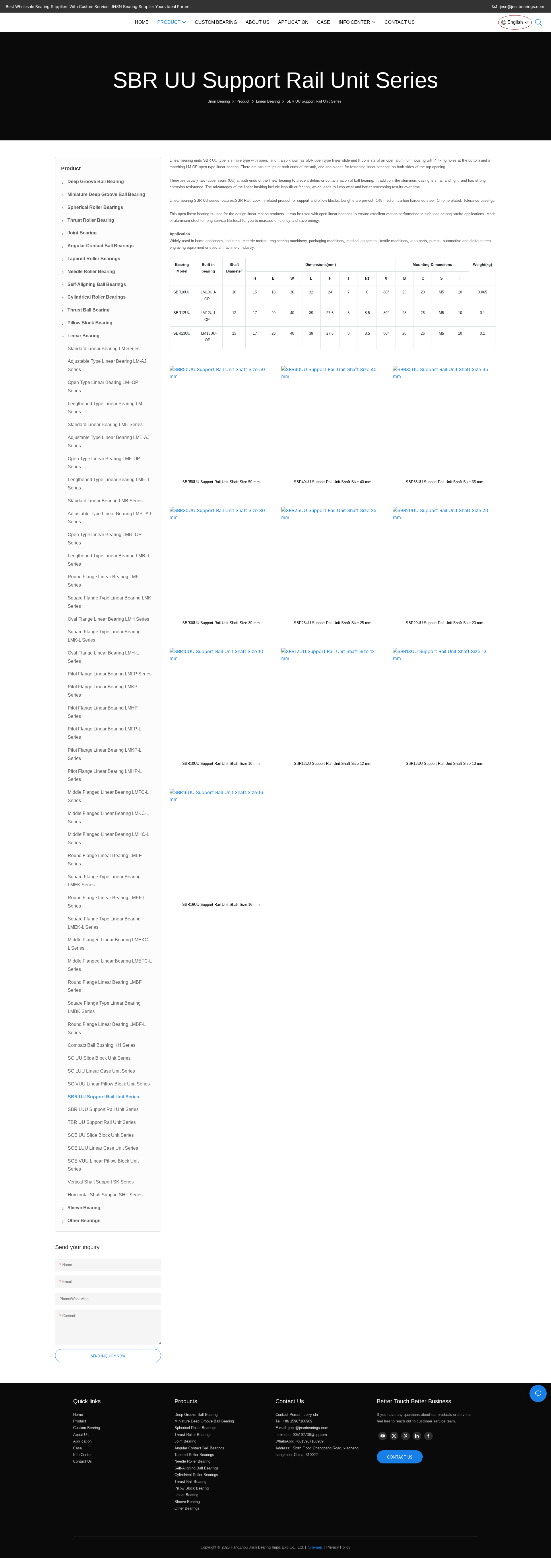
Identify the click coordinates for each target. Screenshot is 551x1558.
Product (242, 101)
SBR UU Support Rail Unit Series (314, 101)
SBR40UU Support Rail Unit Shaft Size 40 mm (332, 482)
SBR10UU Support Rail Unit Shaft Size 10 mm (221, 763)
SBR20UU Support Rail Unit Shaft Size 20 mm (444, 623)
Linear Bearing (268, 101)
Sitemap (314, 1547)
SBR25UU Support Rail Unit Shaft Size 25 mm (332, 623)
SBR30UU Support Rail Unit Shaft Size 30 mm (221, 623)
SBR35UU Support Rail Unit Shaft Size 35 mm (444, 482)
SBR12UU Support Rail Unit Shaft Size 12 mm (332, 763)
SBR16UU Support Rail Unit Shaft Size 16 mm (221, 904)
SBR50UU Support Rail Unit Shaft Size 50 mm (221, 482)
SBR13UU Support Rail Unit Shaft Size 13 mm (444, 763)
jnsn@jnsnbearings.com (522, 6)
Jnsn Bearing (219, 101)
